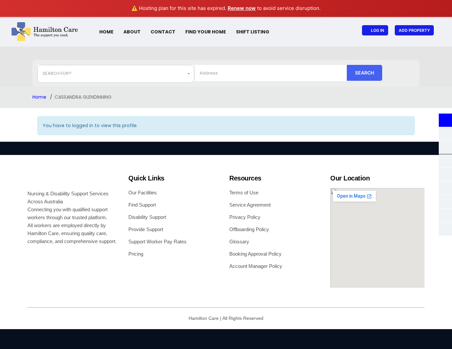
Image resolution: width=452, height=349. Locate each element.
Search (364, 72)
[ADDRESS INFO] (445, 161)
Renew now (242, 8)
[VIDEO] (445, 188)
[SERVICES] (445, 201)
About (132, 31)
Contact (163, 31)
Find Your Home (205, 31)
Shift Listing (252, 31)
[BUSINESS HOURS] (445, 147)
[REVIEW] (445, 228)
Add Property (414, 30)
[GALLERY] (445, 133)
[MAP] (445, 174)
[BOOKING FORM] (445, 215)
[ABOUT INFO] (445, 120)
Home (106, 31)
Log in (377, 30)
